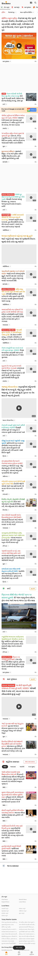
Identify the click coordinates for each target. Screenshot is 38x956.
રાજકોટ (5, 128)
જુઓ (19, 954)
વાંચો (6, 954)
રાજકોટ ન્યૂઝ (5, 913)
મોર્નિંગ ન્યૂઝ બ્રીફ (6, 927)
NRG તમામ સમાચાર (30, 761)
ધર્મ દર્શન (5, 162)
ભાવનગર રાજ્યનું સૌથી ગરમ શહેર (27, 943)
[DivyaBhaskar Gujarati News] (6, 3)
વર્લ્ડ (4, 104)
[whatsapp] (33, 61)
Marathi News (23, 899)
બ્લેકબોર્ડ (5, 494)
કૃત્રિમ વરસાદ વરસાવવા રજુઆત (26, 938)
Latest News (22, 902)
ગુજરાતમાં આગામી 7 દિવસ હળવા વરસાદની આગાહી (27, 927)
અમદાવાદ (5, 325)
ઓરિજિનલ (6, 230)
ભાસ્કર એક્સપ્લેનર (8, 420)
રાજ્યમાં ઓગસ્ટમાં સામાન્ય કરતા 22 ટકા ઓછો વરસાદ (10, 931)
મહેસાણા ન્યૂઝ (5, 911)
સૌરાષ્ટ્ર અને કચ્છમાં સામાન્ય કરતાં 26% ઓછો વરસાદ (27, 934)
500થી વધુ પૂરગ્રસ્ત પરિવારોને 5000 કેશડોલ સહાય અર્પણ (10, 936)
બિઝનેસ (5, 510)
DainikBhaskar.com (7, 950)
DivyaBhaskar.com (24, 950)
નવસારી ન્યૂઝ (5, 908)
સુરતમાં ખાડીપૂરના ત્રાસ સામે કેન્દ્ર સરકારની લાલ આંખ (27, 941)
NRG (5, 767)
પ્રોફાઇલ (31, 954)
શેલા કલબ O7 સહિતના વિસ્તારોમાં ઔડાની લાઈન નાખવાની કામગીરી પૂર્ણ (27, 936)
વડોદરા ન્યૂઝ (5, 915)
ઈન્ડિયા (5, 546)
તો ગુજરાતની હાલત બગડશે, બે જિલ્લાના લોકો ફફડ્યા (10, 929)
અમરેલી (22, 767)
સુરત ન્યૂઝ (21, 913)
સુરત (4, 146)
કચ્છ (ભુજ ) (31, 767)
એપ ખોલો (19, 947)
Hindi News (5, 899)
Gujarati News (5, 902)
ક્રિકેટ (4, 456)
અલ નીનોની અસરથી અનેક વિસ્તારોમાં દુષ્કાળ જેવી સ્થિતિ (27, 924)
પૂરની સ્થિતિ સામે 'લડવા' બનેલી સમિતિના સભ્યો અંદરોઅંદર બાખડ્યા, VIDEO (27, 931)
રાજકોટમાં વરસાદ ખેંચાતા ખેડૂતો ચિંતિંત (27, 929)
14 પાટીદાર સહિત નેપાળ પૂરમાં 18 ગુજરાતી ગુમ (27, 922)
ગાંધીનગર (5, 476)
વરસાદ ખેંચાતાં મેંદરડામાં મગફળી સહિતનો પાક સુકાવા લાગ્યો (10, 934)
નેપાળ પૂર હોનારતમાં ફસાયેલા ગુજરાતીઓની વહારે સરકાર (10, 922)
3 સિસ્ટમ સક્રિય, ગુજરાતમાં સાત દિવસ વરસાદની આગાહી (10, 938)
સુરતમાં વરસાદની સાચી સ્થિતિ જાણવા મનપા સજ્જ (10, 943)
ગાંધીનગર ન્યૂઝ (22, 911)
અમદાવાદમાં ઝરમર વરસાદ (8, 941)
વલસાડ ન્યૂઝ (22, 908)
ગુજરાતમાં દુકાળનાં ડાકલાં (8, 924)
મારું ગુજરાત (6, 61)
